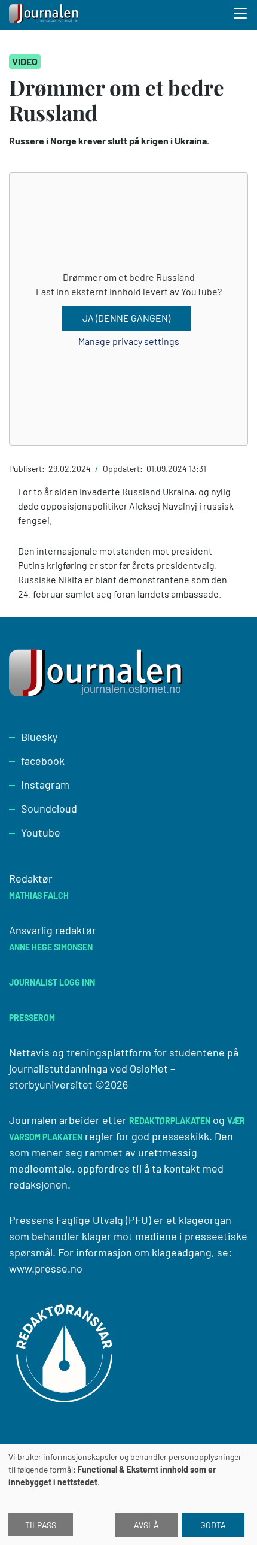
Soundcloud (49, 808)
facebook (43, 760)
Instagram (45, 784)
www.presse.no (45, 1268)
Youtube (40, 832)
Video (25, 61)
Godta (213, 1525)
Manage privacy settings (128, 341)
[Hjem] (45, 15)
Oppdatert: (124, 468)
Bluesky (39, 736)
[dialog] (128, 1494)
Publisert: (28, 468)
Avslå (146, 1525)
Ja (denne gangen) (126, 317)
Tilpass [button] (40, 1525)
